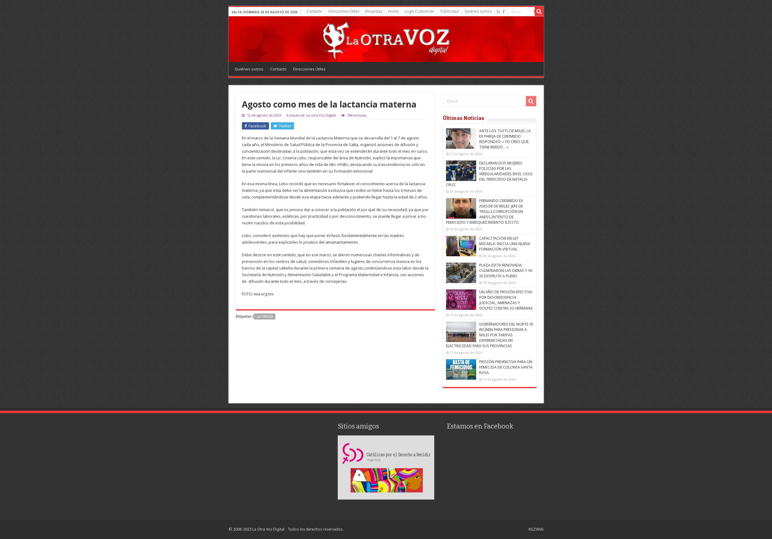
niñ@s (342, 164)
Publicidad (450, 11)
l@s (332, 164)
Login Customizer (420, 11)
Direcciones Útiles (343, 11)
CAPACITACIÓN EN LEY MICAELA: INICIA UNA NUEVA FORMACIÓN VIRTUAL (504, 243)
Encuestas (373, 11)
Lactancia (265, 317)
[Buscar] (539, 11)
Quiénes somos (478, 11)
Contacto (314, 11)
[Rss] (498, 11)
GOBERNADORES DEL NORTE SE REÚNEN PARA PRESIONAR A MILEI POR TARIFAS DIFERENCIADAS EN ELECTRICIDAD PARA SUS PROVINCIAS (489, 335)
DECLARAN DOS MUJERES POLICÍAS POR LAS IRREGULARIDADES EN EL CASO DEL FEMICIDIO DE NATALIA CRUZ (489, 174)
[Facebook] (503, 11)
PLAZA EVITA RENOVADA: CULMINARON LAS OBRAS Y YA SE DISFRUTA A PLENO (505, 270)
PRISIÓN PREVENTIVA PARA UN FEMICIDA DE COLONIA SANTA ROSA (506, 367)
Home (393, 11)
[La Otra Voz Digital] (386, 39)
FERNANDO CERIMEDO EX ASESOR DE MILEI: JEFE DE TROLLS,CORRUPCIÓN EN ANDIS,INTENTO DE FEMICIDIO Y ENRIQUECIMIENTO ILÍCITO (484, 211)
